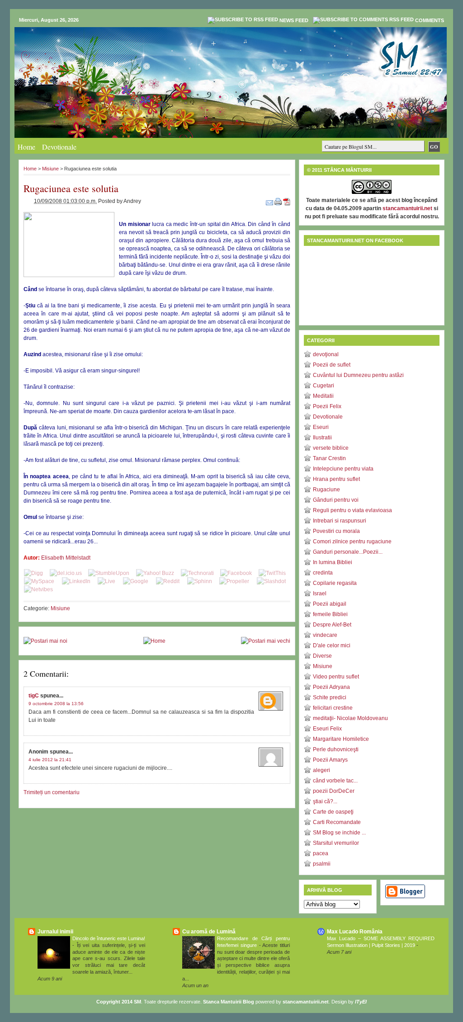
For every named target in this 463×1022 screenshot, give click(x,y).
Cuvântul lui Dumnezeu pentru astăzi (358, 375)
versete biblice (331, 448)
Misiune (50, 168)
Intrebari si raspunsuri (339, 521)
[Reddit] (168, 581)
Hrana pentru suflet (336, 479)
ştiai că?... (325, 801)
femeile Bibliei (330, 614)
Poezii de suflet (331, 365)
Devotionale (59, 146)
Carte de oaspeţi (333, 812)
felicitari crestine (333, 708)
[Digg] (33, 573)
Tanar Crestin (329, 458)
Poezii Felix (327, 406)
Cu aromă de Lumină (209, 931)
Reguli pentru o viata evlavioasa (352, 510)
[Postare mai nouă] (45, 641)
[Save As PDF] (286, 201)
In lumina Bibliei (332, 562)
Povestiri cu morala (336, 531)
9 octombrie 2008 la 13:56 (56, 703)
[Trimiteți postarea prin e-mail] (270, 201)
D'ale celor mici (331, 645)
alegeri (321, 770)
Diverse (322, 656)
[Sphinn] (199, 581)
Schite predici (329, 697)
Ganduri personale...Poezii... (348, 552)
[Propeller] (234, 581)
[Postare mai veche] (265, 641)
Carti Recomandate (337, 822)
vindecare (325, 635)
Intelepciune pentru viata (343, 469)
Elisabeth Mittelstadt (65, 558)
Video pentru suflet (336, 676)
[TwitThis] (272, 573)
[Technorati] (197, 573)
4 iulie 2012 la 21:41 (49, 759)
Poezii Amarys (330, 760)
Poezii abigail (329, 604)
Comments (429, 20)
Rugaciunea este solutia (71, 188)
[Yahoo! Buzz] (155, 573)
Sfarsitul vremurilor (336, 843)
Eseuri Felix (327, 728)
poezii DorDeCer (333, 791)
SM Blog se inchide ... (339, 832)
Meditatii (323, 396)
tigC (33, 695)
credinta (323, 573)
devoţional (326, 354)
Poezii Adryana (331, 687)
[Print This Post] (278, 201)
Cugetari (323, 385)
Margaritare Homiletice (341, 739)
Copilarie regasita (335, 583)
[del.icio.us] (66, 573)
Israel (319, 593)
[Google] (135, 581)
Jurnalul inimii (55, 931)
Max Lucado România (355, 931)
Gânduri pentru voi (336, 500)
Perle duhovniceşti (336, 749)
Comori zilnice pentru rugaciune (352, 541)
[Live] (106, 581)
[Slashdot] (271, 581)
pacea (320, 853)
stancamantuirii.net (407, 208)
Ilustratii (322, 437)
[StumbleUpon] (108, 573)
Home (26, 146)
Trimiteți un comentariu (52, 792)
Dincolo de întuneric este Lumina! (108, 938)
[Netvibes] (38, 589)
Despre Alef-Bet (332, 625)
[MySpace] (39, 581)
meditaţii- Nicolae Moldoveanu (350, 718)
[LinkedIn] (76, 581)
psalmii (322, 864)
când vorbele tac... (335, 780)
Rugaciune (326, 489)
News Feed (293, 20)
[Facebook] (236, 573)
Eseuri (321, 427)
